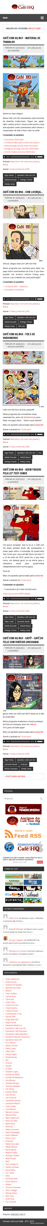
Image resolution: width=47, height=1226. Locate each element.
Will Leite (21, 326)
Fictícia (9, 1063)
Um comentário (14, 50)
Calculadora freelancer (14, 290)
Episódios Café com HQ (26, 175)
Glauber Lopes (12, 1072)
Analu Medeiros (12, 979)
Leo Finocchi (11, 1098)
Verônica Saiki (12, 1179)
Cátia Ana (10, 999)
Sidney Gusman (12, 1167)
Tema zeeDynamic (37, 1223)
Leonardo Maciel (23, 622)
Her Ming (10, 1089)
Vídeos (8, 1184)
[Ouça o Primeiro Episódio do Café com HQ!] (23, 814)
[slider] (40, 156)
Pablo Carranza (12, 1129)
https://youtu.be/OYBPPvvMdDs (16, 594)
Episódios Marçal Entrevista (18, 1037)
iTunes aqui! (25, 429)
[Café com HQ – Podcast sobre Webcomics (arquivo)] (23, 9)
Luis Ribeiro (11, 1109)
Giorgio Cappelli (16, 940)
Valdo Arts (13, 918)
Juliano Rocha (11, 1092)
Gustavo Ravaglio (13, 1086)
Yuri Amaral (11, 1202)
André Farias (11, 982)
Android (20, 169)
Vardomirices (29, 417)
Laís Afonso (10, 1095)
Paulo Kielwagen (13, 1132)
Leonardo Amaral (13, 1100)
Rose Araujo (11, 1158)
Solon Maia (10, 1170)
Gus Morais (10, 1080)
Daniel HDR (10, 1017)
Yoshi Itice (10, 1199)
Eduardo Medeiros (14, 1025)
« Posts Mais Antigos (15, 776)
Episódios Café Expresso (16, 1031)
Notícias (9, 1126)
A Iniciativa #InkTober (14, 139)
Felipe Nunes (11, 1057)
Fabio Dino (10, 1051)
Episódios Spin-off (14, 1040)
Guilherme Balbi (13, 1074)
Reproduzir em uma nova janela (24, 161)
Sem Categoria (12, 1164)
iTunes (12, 169)
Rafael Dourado (11, 180)
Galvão (8, 1066)
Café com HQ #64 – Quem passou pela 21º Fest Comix (22, 471)
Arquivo (6, 1214)
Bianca (8, 991)
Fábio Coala (9, 622)
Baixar (5, 164)
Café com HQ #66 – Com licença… (23, 192)
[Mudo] (36, 157)
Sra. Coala (10, 1173)
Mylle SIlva (10, 1124)
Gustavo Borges (12, 1083)
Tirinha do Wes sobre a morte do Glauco (21, 142)
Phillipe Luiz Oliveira (18, 951)
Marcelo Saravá (12, 1112)
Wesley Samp (10, 184)
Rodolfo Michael (16, 929)
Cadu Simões (11, 993)
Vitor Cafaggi (11, 1190)
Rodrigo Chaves (26, 180)
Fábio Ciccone (11, 1045)
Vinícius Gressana (11, 769)
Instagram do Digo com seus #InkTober (21, 149)
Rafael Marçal (25, 457)
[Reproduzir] (4, 157)
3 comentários (13, 200)
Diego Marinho (12, 1019)
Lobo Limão (11, 1106)
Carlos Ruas (11, 996)
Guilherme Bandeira (14, 1077)
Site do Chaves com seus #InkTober (19, 152)
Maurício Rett (11, 1121)
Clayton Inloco (12, 1011)
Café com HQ (36, 48)
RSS (27, 169)
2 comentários (13, 482)
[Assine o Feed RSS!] (23, 839)
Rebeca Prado (11, 1153)
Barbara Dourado (13, 988)
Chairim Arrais (12, 1005)
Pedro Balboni (12, 1135)
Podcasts (24, 764)
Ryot (7, 1161)
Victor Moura (11, 1181)
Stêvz (8, 1176)
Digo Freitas (9, 175)
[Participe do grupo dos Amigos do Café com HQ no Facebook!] (23, 826)
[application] (23, 157)
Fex (40, 453)
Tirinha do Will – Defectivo (16, 286)
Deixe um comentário (16, 346)
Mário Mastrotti (12, 1118)
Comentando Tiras (14, 1014)
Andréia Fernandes (14, 985)
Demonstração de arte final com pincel (21, 146)
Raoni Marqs (11, 1150)
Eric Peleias (10, 1043)
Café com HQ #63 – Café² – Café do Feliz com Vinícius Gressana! (23, 640)
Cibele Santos (11, 1008)
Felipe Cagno (11, 1054)
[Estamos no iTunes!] (23, 852)
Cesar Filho (10, 1002)
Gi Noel (9, 1069)
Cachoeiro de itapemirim (20, 962)
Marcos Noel (11, 1115)
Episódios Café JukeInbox (17, 1034)
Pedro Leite (10, 1138)
